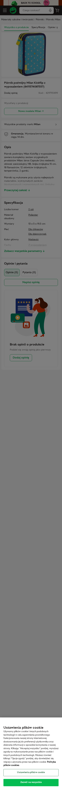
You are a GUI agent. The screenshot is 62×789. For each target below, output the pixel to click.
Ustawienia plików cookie (31, 773)
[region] (31, 753)
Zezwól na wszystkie (31, 782)
